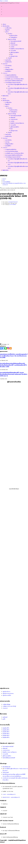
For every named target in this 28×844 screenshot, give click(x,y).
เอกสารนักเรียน (8, 65)
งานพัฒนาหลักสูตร (6, 704)
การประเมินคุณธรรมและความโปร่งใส (12, 82)
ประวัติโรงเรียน (8, 28)
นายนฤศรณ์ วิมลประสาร (13, 202)
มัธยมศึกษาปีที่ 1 (6, 728)
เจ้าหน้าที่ (10, 58)
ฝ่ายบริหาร (10, 33)
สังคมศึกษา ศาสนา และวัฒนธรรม (9, 752)
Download (5, 64)
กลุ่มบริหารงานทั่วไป (7, 695)
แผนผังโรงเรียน (8, 62)
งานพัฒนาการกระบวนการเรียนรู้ (9, 706)
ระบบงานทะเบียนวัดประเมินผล (11, 77)
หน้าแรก (4, 24)
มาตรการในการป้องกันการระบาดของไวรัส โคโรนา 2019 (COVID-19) (14, 184)
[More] (10, 348)
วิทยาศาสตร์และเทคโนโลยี (15, 41)
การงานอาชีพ (13, 50)
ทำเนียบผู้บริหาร (13, 37)
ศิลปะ (11, 54)
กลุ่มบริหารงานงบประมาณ (8, 693)
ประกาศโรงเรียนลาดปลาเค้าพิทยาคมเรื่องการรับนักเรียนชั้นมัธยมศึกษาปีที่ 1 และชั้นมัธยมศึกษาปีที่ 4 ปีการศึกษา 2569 (13, 365)
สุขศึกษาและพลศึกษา (14, 52)
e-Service (5, 73)
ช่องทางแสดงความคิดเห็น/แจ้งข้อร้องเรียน (13, 80)
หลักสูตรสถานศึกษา (9, 69)
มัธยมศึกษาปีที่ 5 (6, 735)
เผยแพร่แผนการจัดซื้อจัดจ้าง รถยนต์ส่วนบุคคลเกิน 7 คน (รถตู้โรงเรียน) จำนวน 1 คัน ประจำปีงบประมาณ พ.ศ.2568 (14, 355)
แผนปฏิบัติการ (8, 71)
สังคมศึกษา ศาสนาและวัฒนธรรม (17, 49)
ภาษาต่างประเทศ (13, 45)
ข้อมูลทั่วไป (7, 30)
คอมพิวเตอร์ (5, 717)
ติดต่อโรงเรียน (5, 96)
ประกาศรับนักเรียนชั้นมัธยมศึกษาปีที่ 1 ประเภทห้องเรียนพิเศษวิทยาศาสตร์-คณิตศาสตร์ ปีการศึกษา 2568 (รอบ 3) (13, 374)
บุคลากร (7, 32)
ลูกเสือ (4, 719)
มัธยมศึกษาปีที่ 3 (6, 732)
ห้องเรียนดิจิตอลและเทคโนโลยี (9, 758)
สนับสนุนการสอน (14, 56)
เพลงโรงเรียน (8, 60)
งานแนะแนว (5, 708)
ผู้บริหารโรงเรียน (13, 35)
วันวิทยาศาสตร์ (6, 772)
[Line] (6, 348)
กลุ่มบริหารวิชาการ (6, 691)
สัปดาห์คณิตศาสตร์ (6, 767)
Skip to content (4, 1)
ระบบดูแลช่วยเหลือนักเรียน (10, 75)
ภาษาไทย (12, 47)
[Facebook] (1, 348)
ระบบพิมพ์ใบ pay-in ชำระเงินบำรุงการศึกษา (14, 79)
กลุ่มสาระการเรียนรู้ (12, 39)
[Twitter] (3, 348)
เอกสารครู (7, 67)
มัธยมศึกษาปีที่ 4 (6, 733)
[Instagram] (8, 348)
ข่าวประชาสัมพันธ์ (12, 204)
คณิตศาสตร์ (12, 43)
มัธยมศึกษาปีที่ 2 (6, 730)
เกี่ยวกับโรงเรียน (6, 26)
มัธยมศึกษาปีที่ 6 (6, 737)
